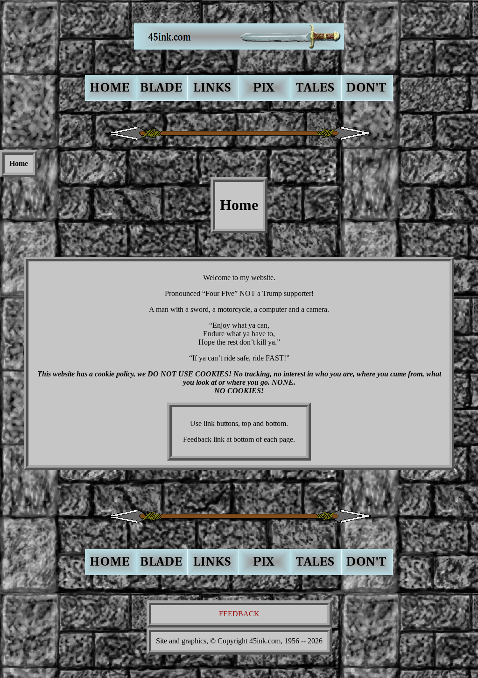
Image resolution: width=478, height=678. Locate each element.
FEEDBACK (239, 614)
